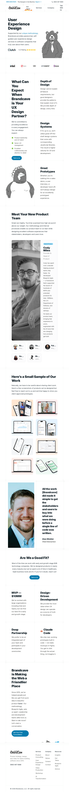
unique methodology (30, 33)
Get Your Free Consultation (18, 733)
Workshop (39, 773)
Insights (57, 755)
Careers (48, 761)
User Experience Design (39, 762)
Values (47, 758)
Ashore (57, 769)
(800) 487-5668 (58, 2)
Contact (48, 765)
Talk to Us (16, 158)
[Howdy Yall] (14, 8)
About (47, 755)
